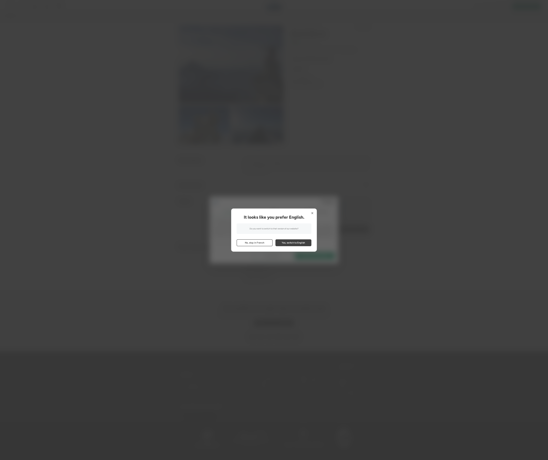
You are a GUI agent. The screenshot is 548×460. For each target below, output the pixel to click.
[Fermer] (312, 213)
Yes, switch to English (293, 242)
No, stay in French (254, 242)
